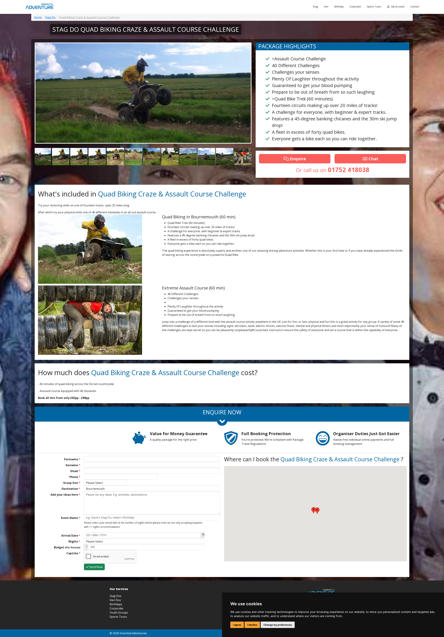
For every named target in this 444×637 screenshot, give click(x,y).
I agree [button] (237, 624)
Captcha (73, 553)
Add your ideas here (65, 495)
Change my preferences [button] (277, 624)
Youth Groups (119, 612)
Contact (414, 6)
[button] (317, 510)
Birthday (339, 6)
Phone (74, 477)
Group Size (71, 483)
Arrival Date (70, 535)
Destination (71, 489)
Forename (72, 459)
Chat (373, 158)
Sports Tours (374, 6)
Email (75, 471)
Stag (315, 6)
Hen (326, 6)
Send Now (96, 567)
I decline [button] (252, 624)
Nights (74, 541)
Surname (73, 465)
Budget (67, 547)
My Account (397, 6)
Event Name (70, 518)
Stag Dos (115, 596)
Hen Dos (115, 600)
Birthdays (116, 604)
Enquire (297, 158)
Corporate (355, 6)
